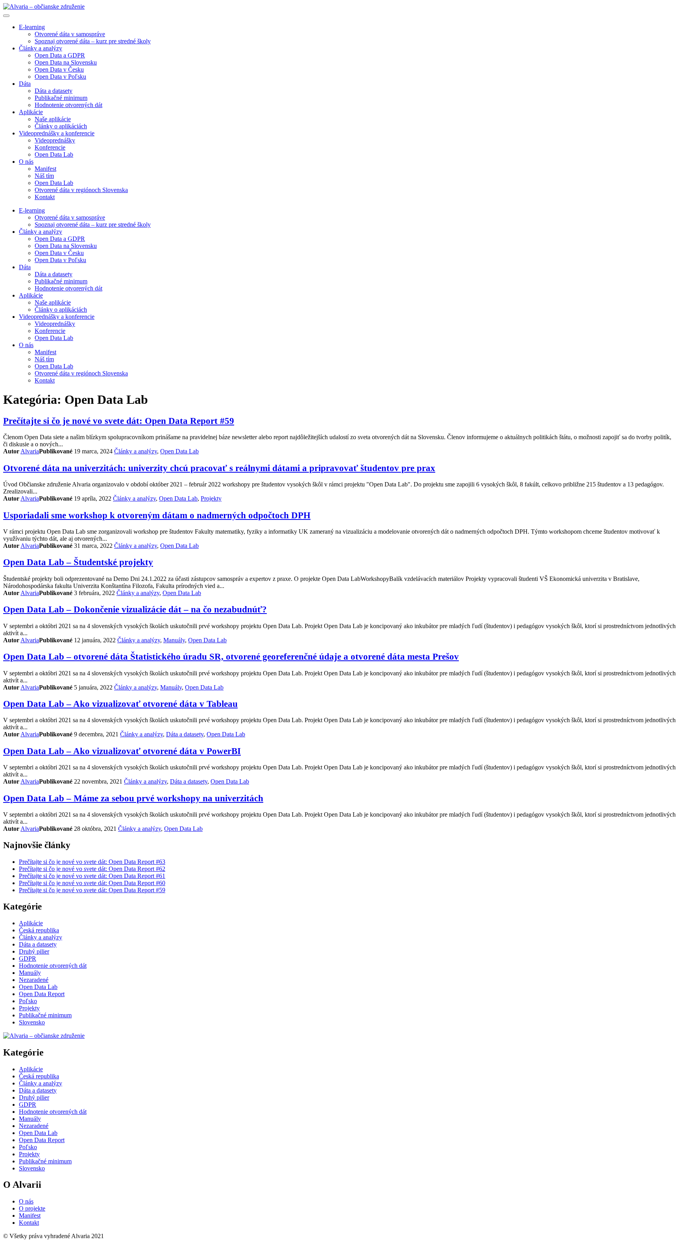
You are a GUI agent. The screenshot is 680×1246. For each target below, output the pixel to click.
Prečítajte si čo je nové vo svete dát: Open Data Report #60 (92, 883)
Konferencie (50, 147)
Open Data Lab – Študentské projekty (78, 562)
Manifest (45, 168)
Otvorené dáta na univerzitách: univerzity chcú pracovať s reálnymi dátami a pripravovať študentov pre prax (219, 468)
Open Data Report (42, 994)
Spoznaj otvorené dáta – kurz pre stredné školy (93, 41)
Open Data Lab (54, 154)
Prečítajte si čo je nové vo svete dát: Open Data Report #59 (118, 421)
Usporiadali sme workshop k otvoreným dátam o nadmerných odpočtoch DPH (156, 515)
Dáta (25, 83)
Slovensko (32, 1022)
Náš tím (44, 175)
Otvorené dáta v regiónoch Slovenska (81, 190)
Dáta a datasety (53, 90)
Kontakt (45, 197)
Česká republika (39, 930)
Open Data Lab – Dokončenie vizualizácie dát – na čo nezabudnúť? (135, 609)
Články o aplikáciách (61, 126)
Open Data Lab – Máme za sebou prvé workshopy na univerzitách (133, 798)
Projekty (211, 498)
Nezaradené (33, 979)
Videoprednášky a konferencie (56, 133)
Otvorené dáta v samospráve (70, 34)
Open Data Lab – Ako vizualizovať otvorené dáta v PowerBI (122, 751)
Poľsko (28, 1001)
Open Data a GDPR (60, 55)
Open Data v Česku (59, 69)
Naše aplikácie (53, 119)
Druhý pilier (34, 951)
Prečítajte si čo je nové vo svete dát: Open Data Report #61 (92, 876)
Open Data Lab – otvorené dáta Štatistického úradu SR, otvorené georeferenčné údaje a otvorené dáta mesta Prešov (231, 656)
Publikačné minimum (61, 97)
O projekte (32, 1208)
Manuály (174, 640)
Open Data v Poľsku (60, 76)
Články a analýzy (40, 48)
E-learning (32, 27)
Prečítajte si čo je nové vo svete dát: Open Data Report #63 (92, 861)
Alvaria (29, 451)
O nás (26, 161)
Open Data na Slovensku (66, 62)
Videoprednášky (55, 140)
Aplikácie (31, 112)
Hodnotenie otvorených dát (68, 105)
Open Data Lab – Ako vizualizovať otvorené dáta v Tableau (120, 704)
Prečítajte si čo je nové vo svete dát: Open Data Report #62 (92, 868)
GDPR (27, 958)
